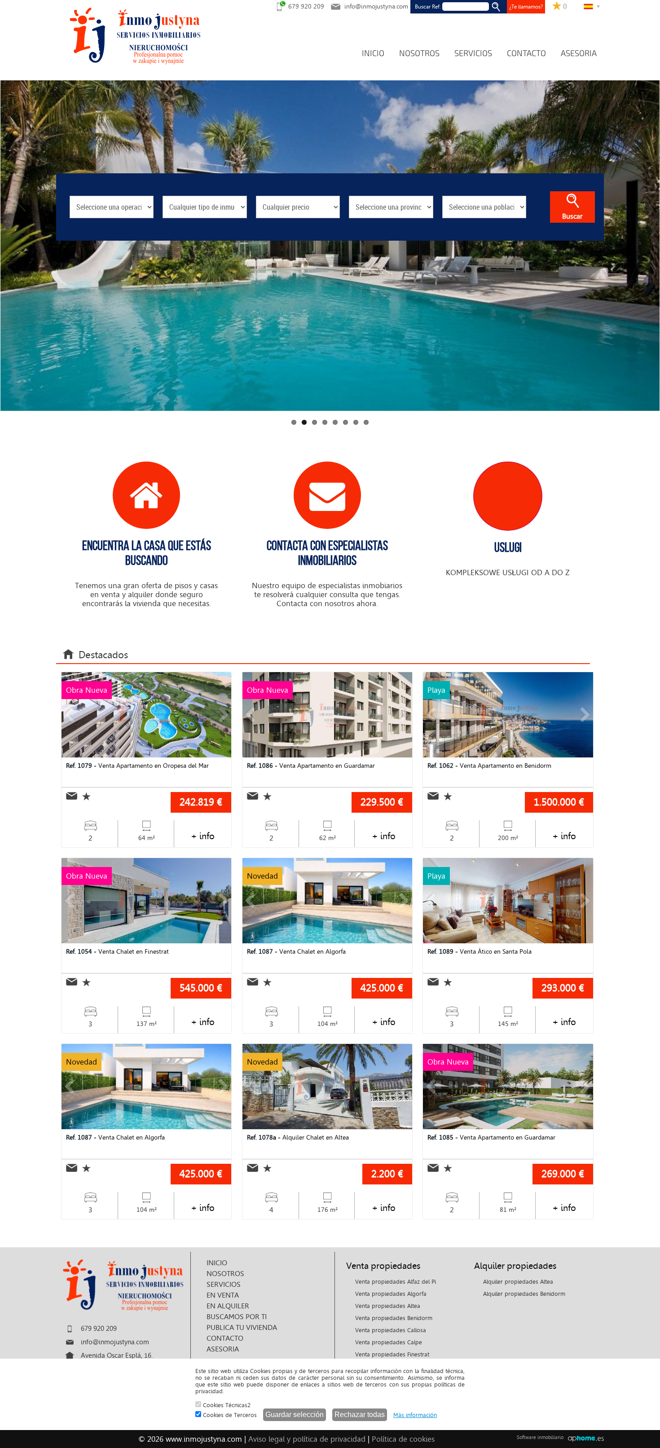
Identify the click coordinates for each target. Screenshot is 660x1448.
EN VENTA (223, 1295)
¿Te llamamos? (526, 7)
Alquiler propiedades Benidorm (524, 1293)
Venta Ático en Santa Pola (479, 951)
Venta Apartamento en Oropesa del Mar (137, 766)
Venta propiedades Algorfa (391, 1293)
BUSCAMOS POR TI (237, 1316)
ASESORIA (579, 53)
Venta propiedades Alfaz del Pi (395, 1281)
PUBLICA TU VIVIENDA (242, 1327)
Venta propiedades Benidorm (393, 1318)
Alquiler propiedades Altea (518, 1281)
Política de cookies (403, 1439)
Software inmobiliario (540, 1437)
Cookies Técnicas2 (226, 1405)
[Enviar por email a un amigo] (71, 796)
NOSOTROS (419, 53)
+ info (203, 836)
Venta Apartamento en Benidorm (489, 766)
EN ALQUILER (228, 1306)
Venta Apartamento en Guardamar (311, 766)
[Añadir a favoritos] (84, 796)
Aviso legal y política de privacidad (306, 1439)
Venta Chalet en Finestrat (117, 951)
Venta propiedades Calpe (388, 1342)
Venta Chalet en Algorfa (296, 951)
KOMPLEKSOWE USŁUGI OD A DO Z (508, 558)
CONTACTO (526, 53)
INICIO (373, 53)
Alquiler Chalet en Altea (298, 1137)
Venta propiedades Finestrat (392, 1354)
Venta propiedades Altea (387, 1306)
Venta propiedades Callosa (390, 1330)
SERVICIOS (473, 53)
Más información (415, 1415)
